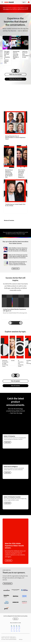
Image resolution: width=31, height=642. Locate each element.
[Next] (17, 70)
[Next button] (20, 322)
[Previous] (13, 70)
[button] (2, 2)
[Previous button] (10, 322)
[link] (16, 48)
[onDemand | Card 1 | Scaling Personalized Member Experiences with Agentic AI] (15, 307)
